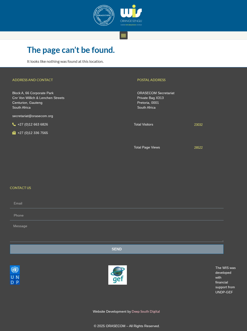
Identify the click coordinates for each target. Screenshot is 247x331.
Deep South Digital (145, 311)
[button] (124, 35)
